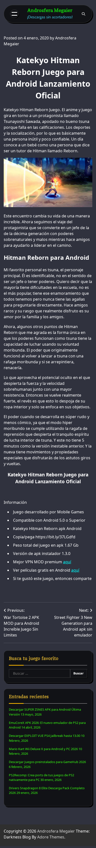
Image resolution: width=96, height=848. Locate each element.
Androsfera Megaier (49, 10)
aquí (67, 562)
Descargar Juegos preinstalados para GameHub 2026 (47, 762)
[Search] (83, 14)
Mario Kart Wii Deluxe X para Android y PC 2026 (43, 749)
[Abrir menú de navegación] (14, 14)
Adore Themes (50, 837)
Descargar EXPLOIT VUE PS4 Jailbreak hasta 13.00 (44, 735)
